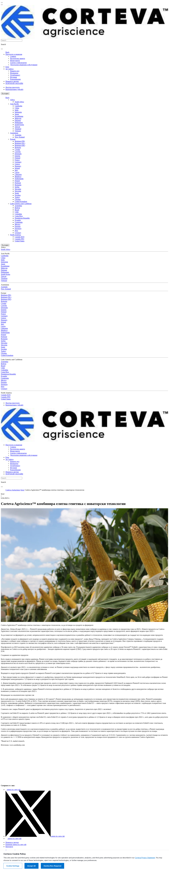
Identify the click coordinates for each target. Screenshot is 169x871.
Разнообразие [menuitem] (15, 79)
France (17, 160)
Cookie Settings (12, 866)
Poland (17, 181)
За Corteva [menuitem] (9, 69)
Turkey (17, 197)
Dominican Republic (22, 218)
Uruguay (18, 233)
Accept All (31, 866)
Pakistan (18, 120)
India (16, 110)
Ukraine (18, 199)
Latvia (17, 172)
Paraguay (18, 228)
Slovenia (18, 191)
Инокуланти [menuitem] (15, 61)
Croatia (17, 150)
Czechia (18, 152)
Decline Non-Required (52, 866)
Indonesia (18, 112)
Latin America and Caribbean (21, 204)
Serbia (17, 187)
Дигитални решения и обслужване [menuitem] (23, 65)
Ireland (17, 168)
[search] (2, 486)
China (17, 108)
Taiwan (17, 127)
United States (19, 241)
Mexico (17, 224)
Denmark (18, 154)
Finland (17, 158)
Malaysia (18, 118)
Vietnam (18, 131)
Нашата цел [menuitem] (14, 71)
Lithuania (18, 174)
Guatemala (19, 222)
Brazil (17, 210)
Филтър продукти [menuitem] (13, 87)
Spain (17, 193)
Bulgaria (18, 147)
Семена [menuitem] (13, 56)
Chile (17, 212)
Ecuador (18, 220)
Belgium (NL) (20, 143)
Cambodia (18, 106)
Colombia (18, 214)
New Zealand (20, 137)
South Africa (19, 102)
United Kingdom (21, 201)
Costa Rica (19, 216)
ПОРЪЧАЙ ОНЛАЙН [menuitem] (14, 83)
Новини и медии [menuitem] (12, 81)
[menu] (2, 2)
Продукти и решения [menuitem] (14, 54)
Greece (17, 164)
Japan (17, 114)
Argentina (18, 206)
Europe (12, 139)
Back (7, 52)
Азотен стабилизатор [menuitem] (18, 63)
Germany (18, 162)
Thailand (18, 129)
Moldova (18, 177)
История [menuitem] (13, 77)
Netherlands (19, 179)
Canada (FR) (19, 239)
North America (15, 235)
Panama (17, 226)
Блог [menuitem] (7, 67)
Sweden (18, 195)
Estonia (17, 156)
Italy (16, 170)
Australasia (14, 133)
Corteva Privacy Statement (145, 858)
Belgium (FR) (20, 141)
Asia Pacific (14, 104)
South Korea (19, 125)
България (5, 93)
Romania (18, 185)
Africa (12, 100)
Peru (16, 231)
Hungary (18, 166)
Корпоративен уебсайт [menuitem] (14, 89)
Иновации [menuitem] (14, 73)
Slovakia (18, 189)
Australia (18, 135)
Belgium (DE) (20, 145)
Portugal (18, 183)
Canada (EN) (19, 237)
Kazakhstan (19, 116)
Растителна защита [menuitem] (17, 58)
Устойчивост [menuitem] (15, 75)
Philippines (19, 123)
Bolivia (17, 208)
